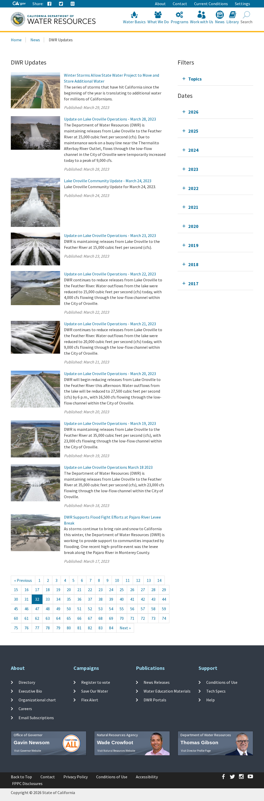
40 (122, 599)
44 (164, 599)
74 (164, 618)
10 (117, 580)
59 (164, 608)
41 (132, 599)
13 (149, 580)
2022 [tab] (193, 188)
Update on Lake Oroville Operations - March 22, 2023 (110, 273)
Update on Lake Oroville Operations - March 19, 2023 (110, 423)
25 (122, 589)
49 (58, 608)
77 (37, 627)
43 (153, 599)
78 (48, 627)
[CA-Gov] (19, 3)
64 (58, 618)
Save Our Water (94, 691)
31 (26, 599)
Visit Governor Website (27, 750)
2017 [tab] (193, 284)
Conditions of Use (221, 682)
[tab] (215, 78)
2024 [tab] (193, 150)
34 (58, 599)
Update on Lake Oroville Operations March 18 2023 (108, 467)
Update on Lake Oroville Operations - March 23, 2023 (110, 235)
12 (138, 580)
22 (90, 589)
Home (16, 39)
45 (16, 608)
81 (79, 627)
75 (16, 627)
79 (58, 627)
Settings (242, 3)
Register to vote (95, 682)
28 (153, 589)
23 (100, 589)
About (160, 3)
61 (26, 618)
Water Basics (134, 21)
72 (143, 618)
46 (26, 608)
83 (100, 627)
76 (26, 627)
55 (122, 608)
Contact (180, 3)
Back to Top (21, 776)
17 (37, 589)
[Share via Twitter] (61, 4)
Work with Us (201, 21)
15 (16, 589)
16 (26, 589)
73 (153, 618)
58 (153, 608)
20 (69, 589)
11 (128, 580)
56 (132, 608)
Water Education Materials (167, 691)
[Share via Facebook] (49, 4)
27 (143, 589)
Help (210, 699)
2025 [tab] (193, 131)
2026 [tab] (193, 112)
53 (100, 608)
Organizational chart (37, 699)
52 (90, 608)
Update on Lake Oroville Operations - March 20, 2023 (110, 373)
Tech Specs (216, 691)
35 (69, 599)
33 (48, 599)
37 (90, 599)
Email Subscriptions (36, 717)
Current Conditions (211, 3)
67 (90, 618)
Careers (25, 708)
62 (37, 618)
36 (79, 599)
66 (79, 618)
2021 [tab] (193, 207)
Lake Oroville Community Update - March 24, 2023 (107, 180)
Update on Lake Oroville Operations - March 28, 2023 (110, 119)
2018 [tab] (193, 264)
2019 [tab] (193, 245)
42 (143, 599)
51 (79, 608)
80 (69, 627)
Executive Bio (30, 691)
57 (143, 608)
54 (111, 608)
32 (37, 599)
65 (69, 618)
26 (132, 589)
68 (100, 618)
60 (16, 618)
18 (48, 589)
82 (90, 627)
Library (232, 21)
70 (122, 618)
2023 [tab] (193, 169)
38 (100, 599)
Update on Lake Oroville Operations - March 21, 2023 (110, 323)
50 (69, 608)
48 (48, 608)
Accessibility (147, 776)
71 (132, 618)
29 (164, 589)
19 (58, 589)
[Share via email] (72, 4)
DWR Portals (155, 699)
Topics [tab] (195, 79)
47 (37, 608)
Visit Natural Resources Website (116, 750)
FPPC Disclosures (27, 783)
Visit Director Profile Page (196, 750)
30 (16, 599)
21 (79, 589)
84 (111, 627)
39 (111, 599)
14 (159, 580)
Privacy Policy (75, 776)
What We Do (158, 21)
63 (48, 618)
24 (111, 589)
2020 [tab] (193, 226)
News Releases (157, 682)
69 (111, 618)
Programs (179, 21)
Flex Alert (89, 699)
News (220, 21)
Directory (27, 682)
